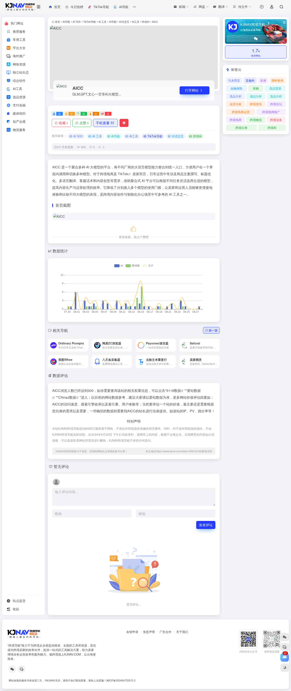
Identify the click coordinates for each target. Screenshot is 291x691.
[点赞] (134, 228)
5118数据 (173, 390)
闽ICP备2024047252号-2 (120, 680)
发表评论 (206, 524)
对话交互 (124, 21)
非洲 (263, 80)
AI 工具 (102, 21)
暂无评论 (61, 466)
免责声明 (149, 632)
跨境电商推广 (271, 112)
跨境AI (145, 21)
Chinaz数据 (67, 397)
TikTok (123, 173)
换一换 (213, 330)
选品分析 (236, 96)
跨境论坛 (276, 104)
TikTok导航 (89, 21)
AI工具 (135, 21)
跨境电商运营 (241, 112)
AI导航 (66, 21)
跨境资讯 (256, 104)
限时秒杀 (278, 80)
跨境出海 (241, 127)
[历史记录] (261, 6)
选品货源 (275, 88)
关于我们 (182, 632)
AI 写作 (77, 21)
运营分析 (236, 104)
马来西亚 (234, 80)
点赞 (84, 122)
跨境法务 (276, 120)
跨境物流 (256, 120)
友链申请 (132, 632)
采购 (256, 88)
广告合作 (165, 632)
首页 (57, 21)
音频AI (250, 80)
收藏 (63, 122)
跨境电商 (236, 120)
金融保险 (236, 88)
